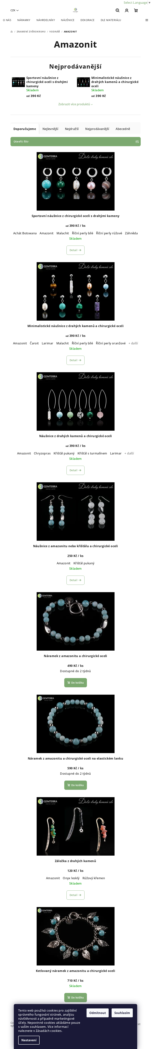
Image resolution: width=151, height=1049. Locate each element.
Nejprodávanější (97, 129)
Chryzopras (42, 453)
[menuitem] (7, 20)
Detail (73, 250)
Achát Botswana (25, 233)
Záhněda (131, 233)
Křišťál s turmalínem (92, 453)
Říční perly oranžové (111, 343)
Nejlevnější (50, 129)
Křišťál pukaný (64, 453)
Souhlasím (122, 1013)
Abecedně (123, 129)
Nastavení (28, 1040)
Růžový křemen (93, 878)
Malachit (63, 233)
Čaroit (34, 343)
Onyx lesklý (71, 878)
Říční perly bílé (82, 233)
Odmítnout (97, 1013)
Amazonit (46, 233)
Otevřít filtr (21, 141)
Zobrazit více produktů (74, 104)
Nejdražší (72, 129)
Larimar (47, 343)
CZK (12, 10)
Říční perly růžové (109, 233)
